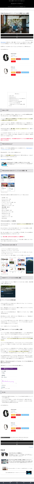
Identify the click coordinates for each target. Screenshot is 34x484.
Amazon (13, 72)
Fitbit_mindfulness (16, 437)
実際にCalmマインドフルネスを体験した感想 (17, 104)
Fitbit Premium (3, 159)
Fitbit (12, 437)
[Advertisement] (17, 84)
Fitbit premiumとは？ (13, 97)
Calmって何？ (12, 95)
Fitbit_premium (21, 437)
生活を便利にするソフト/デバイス (6, 437)
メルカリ (13, 61)
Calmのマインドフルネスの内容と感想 (16, 101)
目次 (16, 93)
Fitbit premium (3, 42)
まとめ (11, 105)
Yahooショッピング (25, 72)
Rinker (14, 68)
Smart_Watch (26, 437)
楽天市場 (18, 72)
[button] (17, 37)
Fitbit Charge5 (13, 53)
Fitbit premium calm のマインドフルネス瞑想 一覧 (17, 98)
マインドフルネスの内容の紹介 (15, 102)
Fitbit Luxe (13, 67)
